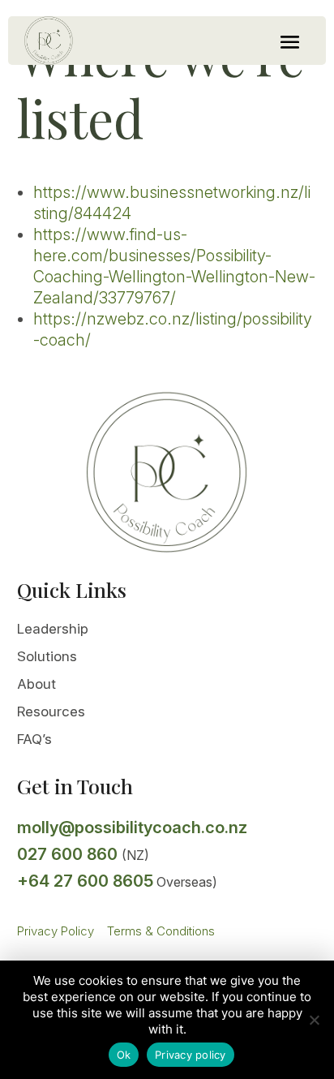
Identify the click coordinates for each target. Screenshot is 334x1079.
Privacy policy (190, 1054)
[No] (314, 1020)
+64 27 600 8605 (85, 881)
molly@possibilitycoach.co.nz (132, 827)
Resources (51, 711)
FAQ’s (34, 739)
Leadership (52, 629)
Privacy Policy (55, 931)
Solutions (47, 656)
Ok (124, 1054)
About (36, 684)
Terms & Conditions (161, 931)
